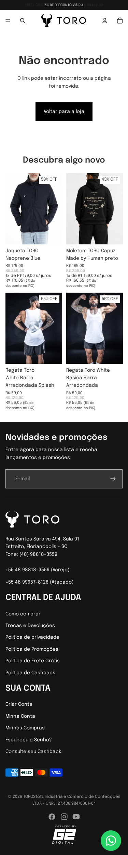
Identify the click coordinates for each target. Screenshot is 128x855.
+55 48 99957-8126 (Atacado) (39, 582)
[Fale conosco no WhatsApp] (111, 840)
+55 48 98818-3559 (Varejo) (37, 569)
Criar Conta (18, 704)
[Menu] (8, 20)
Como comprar (23, 614)
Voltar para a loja (64, 111)
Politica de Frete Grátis (32, 661)
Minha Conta (20, 716)
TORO (28, 797)
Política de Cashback (30, 673)
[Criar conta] (112, 478)
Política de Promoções (31, 649)
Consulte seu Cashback (33, 751)
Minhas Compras (25, 728)
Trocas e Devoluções (30, 625)
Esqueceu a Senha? (28, 740)
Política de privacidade (32, 637)
